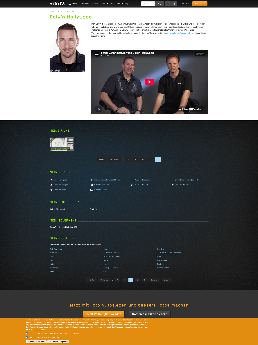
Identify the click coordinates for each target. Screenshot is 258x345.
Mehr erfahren (40, 330)
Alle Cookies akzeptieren (58, 342)
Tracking (32, 334)
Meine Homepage (60, 180)
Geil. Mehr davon (56, 249)
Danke (52, 257)
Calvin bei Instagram (101, 185)
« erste (101, 159)
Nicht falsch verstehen (111, 257)
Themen (85, 4)
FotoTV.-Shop (122, 4)
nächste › (154, 280)
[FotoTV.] (57, 4)
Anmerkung (54, 268)
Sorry (52, 272)
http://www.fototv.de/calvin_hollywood (179, 33)
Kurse (95, 4)
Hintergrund (54, 264)
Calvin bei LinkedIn (142, 185)
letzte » (167, 280)
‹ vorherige (114, 159)
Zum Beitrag (54, 253)
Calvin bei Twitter (60, 190)
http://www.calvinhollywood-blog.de (107, 180)
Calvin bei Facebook (142, 180)
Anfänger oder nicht (110, 268)
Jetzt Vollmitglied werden (104, 314)
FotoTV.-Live (107, 4)
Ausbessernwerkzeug (111, 253)
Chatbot (31, 337)
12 (150, 159)
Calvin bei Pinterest (182, 185)
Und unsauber (162, 260)
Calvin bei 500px (100, 190)
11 (143, 159)
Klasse (105, 249)
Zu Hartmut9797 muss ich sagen (169, 253)
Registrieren (200, 4)
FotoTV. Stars (69, 11)
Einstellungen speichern (36, 342)
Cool (105, 272)
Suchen (159, 3)
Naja (159, 257)
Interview (160, 249)
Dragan (106, 264)
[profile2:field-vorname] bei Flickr (187, 180)
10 (135, 159)
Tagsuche (174, 3)
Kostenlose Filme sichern (149, 314)
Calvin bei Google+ (61, 185)
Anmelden (185, 4)
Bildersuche (168, 3)
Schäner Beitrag (163, 268)
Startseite (54, 11)
